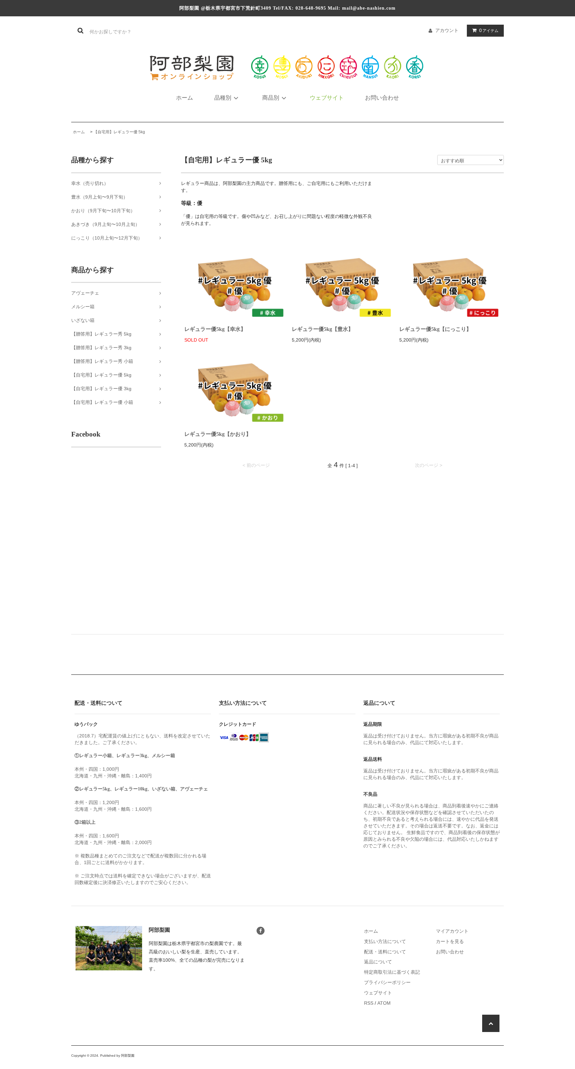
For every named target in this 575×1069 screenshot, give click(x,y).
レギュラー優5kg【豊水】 (322, 329)
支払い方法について (385, 941)
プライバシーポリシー (387, 982)
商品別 (270, 98)
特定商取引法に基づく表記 (392, 972)
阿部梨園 (189, 8)
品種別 (222, 98)
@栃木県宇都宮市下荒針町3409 (236, 8)
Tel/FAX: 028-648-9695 (299, 8)
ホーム (184, 98)
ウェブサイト (327, 98)
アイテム (488, 30)
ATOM (384, 1003)
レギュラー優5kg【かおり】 (217, 434)
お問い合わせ (382, 98)
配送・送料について (385, 951)
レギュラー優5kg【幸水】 (215, 329)
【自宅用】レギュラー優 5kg (119, 132)
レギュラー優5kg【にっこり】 (435, 329)
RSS (368, 1003)
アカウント (447, 30)
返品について (378, 961)
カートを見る (450, 941)
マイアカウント (452, 931)
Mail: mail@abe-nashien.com (362, 8)
